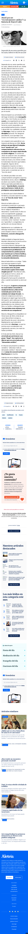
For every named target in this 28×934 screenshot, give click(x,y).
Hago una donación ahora (11, 497)
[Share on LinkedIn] (16, 60)
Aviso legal (14, 924)
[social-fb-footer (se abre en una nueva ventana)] (12, 911)
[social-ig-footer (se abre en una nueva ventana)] (18, 911)
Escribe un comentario (14, 531)
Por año (14, 906)
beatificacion (10, 415)
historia (4, 418)
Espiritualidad (4, 11)
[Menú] (4, 2)
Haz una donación (14, 918)
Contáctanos (14, 926)
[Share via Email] (21, 60)
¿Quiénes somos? (14, 921)
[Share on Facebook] (13, 60)
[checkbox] (3, 449)
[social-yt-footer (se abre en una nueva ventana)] (10, 911)
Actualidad (14, 885)
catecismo (5, 716)
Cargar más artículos (14, 584)
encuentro (5, 745)
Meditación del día (11, 656)
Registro (5, 6)
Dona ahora (13, 6)
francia (20, 415)
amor (3, 415)
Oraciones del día (10, 666)
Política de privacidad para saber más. (14, 449)
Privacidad (14, 929)
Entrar (18, 525)
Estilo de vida (14, 889)
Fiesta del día (8, 650)
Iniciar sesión (18, 877)
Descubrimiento (14, 891)
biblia (4, 770)
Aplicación (14, 900)
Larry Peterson (17, 24)
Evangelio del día (10, 661)
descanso (5, 796)
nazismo (10, 418)
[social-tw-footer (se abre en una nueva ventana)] (15, 911)
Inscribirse (6, 453)
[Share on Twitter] (19, 60)
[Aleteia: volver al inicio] (14, 2)
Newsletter (14, 898)
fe (16, 415)
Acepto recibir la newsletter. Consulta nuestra (14, 450)
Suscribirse (9, 877)
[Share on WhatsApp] (24, 60)
